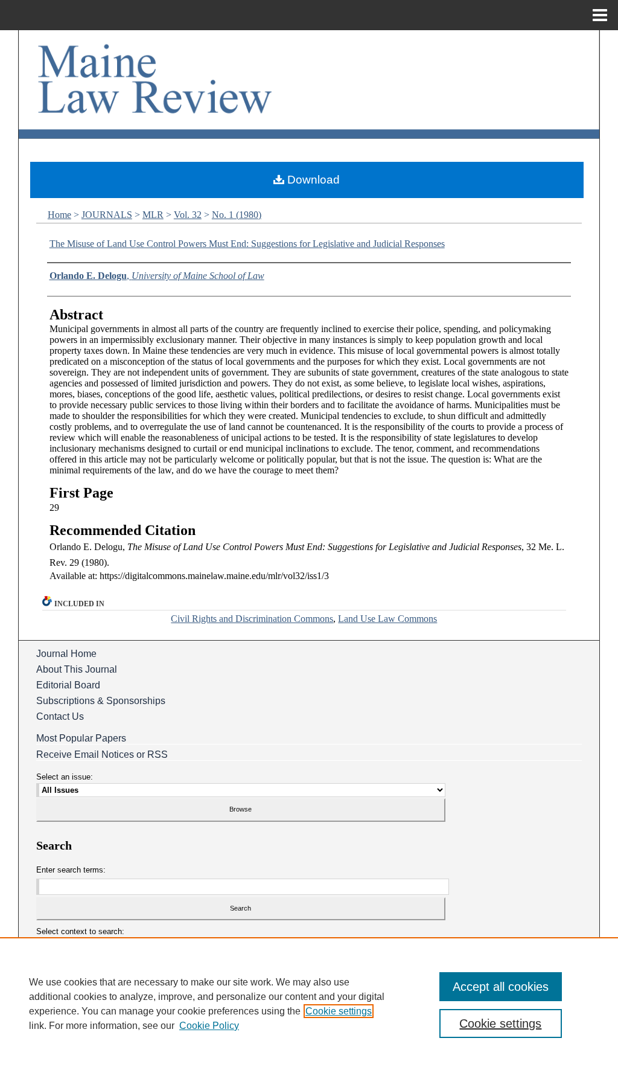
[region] (309, 1003)
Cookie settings (338, 1011)
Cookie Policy (209, 1025)
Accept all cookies (501, 986)
